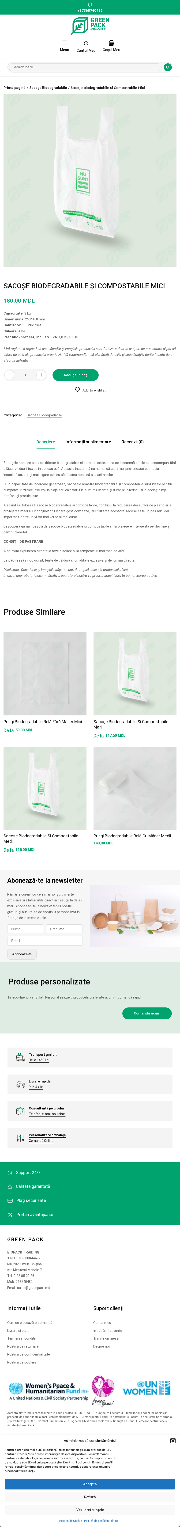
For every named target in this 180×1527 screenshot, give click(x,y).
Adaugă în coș (75, 375)
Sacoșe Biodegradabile (48, 88)
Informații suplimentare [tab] (88, 441)
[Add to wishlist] (77, 641)
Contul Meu (86, 51)
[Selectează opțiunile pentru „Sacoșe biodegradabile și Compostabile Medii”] (77, 777)
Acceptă (90, 1484)
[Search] (168, 67)
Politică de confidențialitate (101, 1521)
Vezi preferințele (90, 1510)
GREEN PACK (25, 1239)
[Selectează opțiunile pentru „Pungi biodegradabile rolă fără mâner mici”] (77, 663)
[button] (173, 1440)
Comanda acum (147, 1013)
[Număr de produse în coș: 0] (111, 43)
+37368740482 (90, 10)
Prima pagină (15, 88)
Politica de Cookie (70, 1521)
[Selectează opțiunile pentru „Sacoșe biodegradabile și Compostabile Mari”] (167, 663)
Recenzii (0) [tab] (133, 441)
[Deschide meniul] (64, 43)
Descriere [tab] (46, 441)
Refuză (90, 1497)
